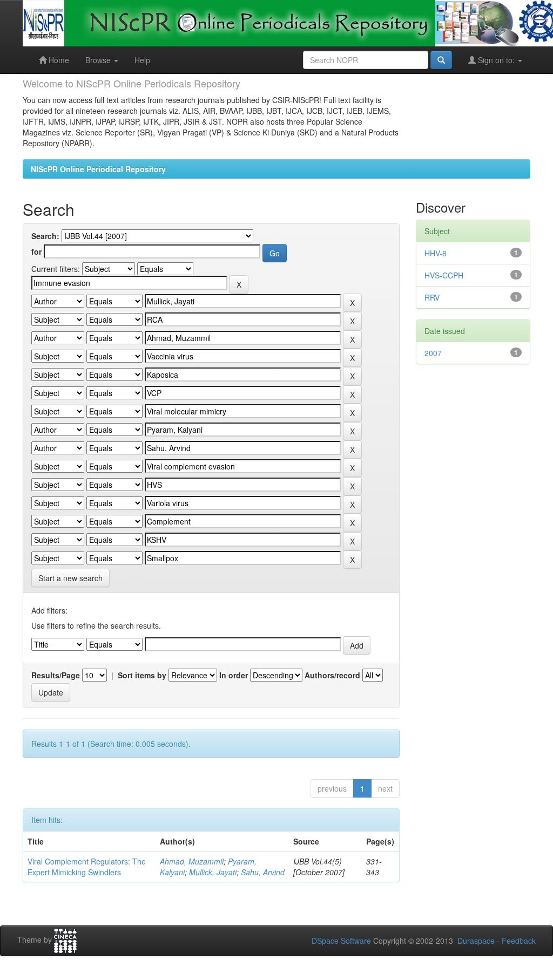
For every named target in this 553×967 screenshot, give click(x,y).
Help (142, 60)
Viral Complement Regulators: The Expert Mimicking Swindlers (87, 866)
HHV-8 (435, 253)
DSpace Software (341, 940)
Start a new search (70, 578)
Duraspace (476, 940)
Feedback (519, 940)
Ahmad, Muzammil (192, 861)
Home (57, 60)
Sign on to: (496, 60)
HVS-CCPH (443, 275)
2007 (433, 353)
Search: (45, 235)
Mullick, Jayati (213, 872)
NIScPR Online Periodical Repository (98, 169)
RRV (432, 297)
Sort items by (142, 675)
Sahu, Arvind (263, 872)
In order (233, 675)
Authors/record (332, 675)
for (36, 251)
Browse (99, 60)
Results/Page (55, 675)
